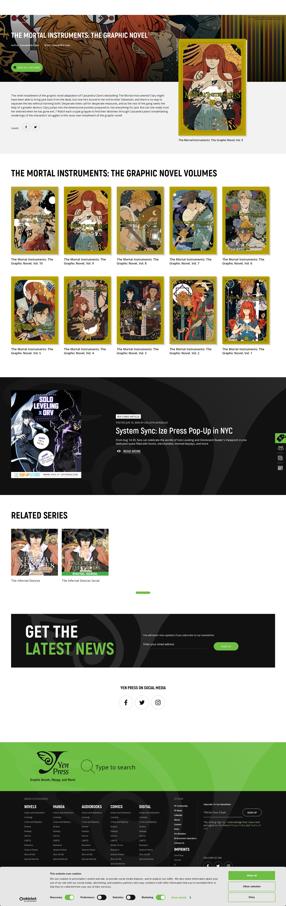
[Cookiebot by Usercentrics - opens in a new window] (28, 899)
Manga (59, 806)
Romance (28, 845)
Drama (27, 826)
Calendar (178, 815)
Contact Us (179, 843)
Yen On (177, 860)
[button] (143, 593)
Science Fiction (31, 849)
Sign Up (252, 812)
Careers (177, 824)
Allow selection (252, 886)
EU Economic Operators (185, 838)
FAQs (176, 829)
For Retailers (180, 833)
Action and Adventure (34, 812)
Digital (22, 22)
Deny (252, 897)
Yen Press (178, 855)
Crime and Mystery (33, 822)
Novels (30, 806)
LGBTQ (27, 840)
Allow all (252, 875)
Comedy (28, 817)
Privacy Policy (238, 825)
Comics (117, 806)
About (177, 819)
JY (175, 864)
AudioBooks (92, 806)
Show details (179, 897)
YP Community (181, 805)
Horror (27, 835)
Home (14, 22)
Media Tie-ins (117, 845)
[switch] (101, 897)
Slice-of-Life (29, 854)
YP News (178, 810)
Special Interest (31, 859)
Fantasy (27, 831)
